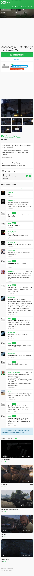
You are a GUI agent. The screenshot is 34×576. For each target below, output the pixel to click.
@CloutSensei (12, 263)
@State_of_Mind (13, 244)
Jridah (12, 64)
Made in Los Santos (6, 570)
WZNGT (10, 392)
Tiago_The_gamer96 (14, 372)
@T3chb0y (11, 225)
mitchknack (11, 297)
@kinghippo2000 (13, 406)
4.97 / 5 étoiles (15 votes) (6, 140)
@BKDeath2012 (12, 287)
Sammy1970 (11, 200)
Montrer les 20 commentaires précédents (17, 188)
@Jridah (10, 203)
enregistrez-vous (7, 432)
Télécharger (18, 54)
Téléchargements (9, 137)
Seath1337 (11, 271)
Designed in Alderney (7, 568)
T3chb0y (10, 192)
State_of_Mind (12, 232)
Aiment (19, 137)
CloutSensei (11, 251)
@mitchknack (22, 321)
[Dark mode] (29, 7)
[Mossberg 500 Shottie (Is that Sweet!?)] (17, 108)
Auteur (13, 213)
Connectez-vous (22, 430)
